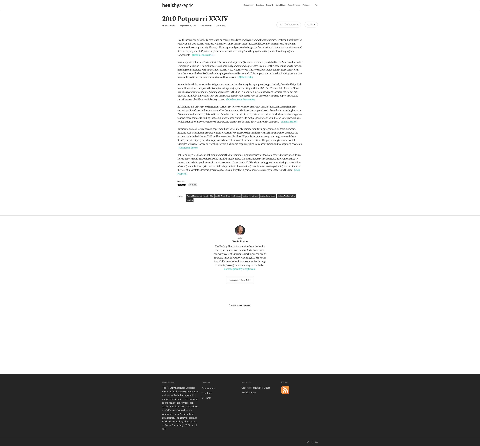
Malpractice (236, 196)
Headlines (207, 393)
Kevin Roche (170, 26)
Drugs (206, 196)
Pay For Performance (267, 196)
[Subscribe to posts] (285, 395)
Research (206, 397)
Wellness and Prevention (286, 196)
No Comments (290, 24)
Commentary (206, 26)
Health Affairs (249, 392)
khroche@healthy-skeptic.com (240, 269)
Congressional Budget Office (256, 387)
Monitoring (254, 196)
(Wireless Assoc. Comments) (240, 99)
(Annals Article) (289, 121)
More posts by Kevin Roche (240, 280)
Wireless (190, 200)
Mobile (245, 196)
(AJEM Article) (245, 77)
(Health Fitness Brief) (203, 55)
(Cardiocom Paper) (188, 147)
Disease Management (194, 196)
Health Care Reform (222, 196)
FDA (211, 196)
